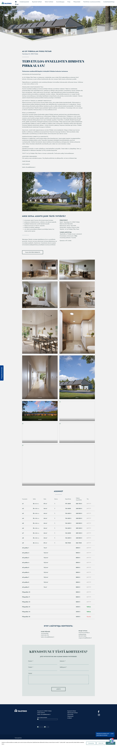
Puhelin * (30, 667)
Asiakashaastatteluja (108, 2)
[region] (58, 743)
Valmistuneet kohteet (72, 713)
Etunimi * (30, 661)
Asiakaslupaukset (24, 2)
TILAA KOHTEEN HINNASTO (32, 252)
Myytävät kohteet (37, 2)
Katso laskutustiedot (42, 717)
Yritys (68, 2)
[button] (2, 373)
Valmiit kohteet (49, 2)
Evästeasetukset (91, 743)
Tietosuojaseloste (18, 738)
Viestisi (30, 673)
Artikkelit (69, 718)
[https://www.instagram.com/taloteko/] (99, 714)
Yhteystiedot (76, 2)
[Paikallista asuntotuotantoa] (7, 3)
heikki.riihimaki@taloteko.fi (43, 714)
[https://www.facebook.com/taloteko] (98, 711)
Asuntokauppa (60, 2)
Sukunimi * (63, 661)
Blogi (16, 4)
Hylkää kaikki (100, 743)
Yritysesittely (70, 714)
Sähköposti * (63, 667)
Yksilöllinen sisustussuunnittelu (91, 2)
